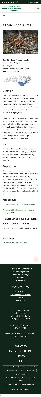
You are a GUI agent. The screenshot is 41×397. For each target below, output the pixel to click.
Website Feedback (19, 367)
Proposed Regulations (20, 272)
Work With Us (20, 292)
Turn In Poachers (20, 336)
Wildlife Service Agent (19, 269)
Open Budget (20, 374)
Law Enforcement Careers (21, 295)
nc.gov (8, 367)
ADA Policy (20, 280)
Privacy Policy (30, 370)
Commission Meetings (20, 275)
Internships (20, 300)
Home (3, 15)
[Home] (12, 6)
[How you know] (17, 2)
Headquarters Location (20, 310)
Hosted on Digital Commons (20, 389)
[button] (32, 8)
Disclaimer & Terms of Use (14, 370)
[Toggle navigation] (38, 8)
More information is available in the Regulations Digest (20, 189)
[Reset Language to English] (28, 2)
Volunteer (20, 298)
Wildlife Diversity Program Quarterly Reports (19, 204)
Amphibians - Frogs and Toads (16, 242)
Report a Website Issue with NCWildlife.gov (20, 384)
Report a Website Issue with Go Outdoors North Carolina (20, 379)
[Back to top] (36, 259)
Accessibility (31, 367)
